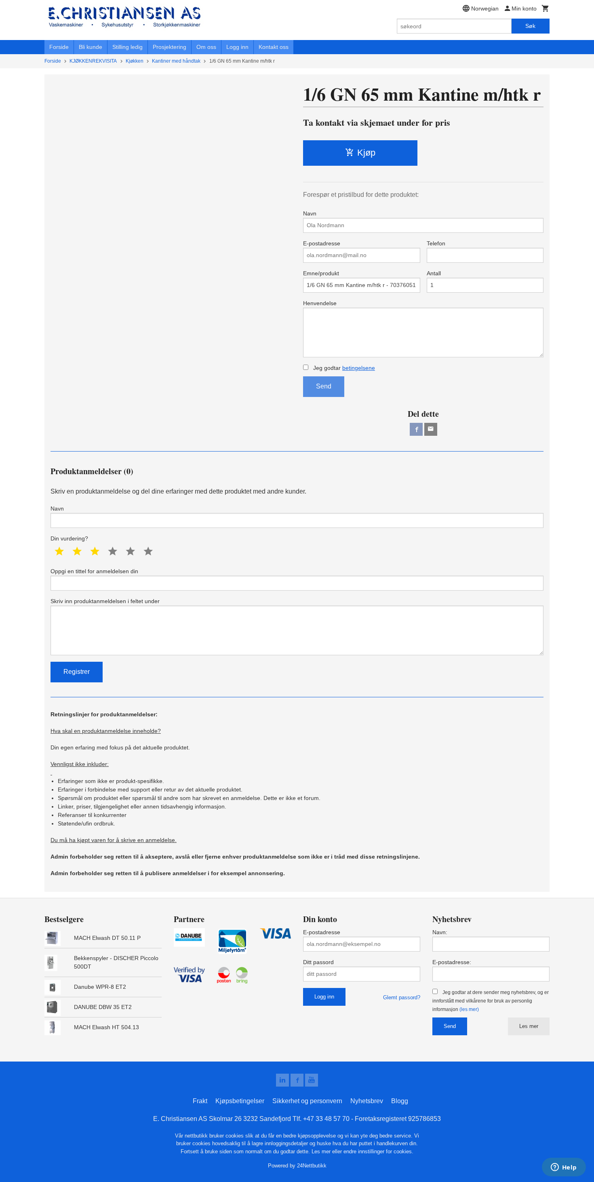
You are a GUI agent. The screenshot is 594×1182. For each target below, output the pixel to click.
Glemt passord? (401, 997)
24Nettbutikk (311, 1166)
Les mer (528, 1026)
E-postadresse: (451, 962)
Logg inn (237, 47)
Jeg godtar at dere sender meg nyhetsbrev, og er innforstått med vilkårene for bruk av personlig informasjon (490, 1001)
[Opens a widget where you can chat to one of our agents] (563, 1168)
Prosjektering (169, 47)
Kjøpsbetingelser (239, 1101)
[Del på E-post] (430, 429)
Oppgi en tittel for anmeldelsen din (94, 571)
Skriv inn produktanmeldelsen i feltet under (105, 601)
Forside (59, 47)
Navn (309, 213)
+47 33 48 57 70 (326, 1118)
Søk (530, 26)
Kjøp (366, 153)
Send (323, 386)
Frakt (200, 1101)
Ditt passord (318, 962)
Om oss (206, 47)
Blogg (399, 1101)
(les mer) (469, 1009)
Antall (434, 273)
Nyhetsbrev (366, 1101)
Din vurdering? (69, 538)
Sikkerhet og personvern (307, 1101)
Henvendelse (320, 303)
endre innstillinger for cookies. (378, 1151)
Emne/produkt (321, 273)
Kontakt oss (274, 47)
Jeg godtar (343, 368)
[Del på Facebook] (416, 429)
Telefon (436, 243)
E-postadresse (321, 243)
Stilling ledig (127, 47)
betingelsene (358, 368)
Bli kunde (90, 47)
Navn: (439, 932)
